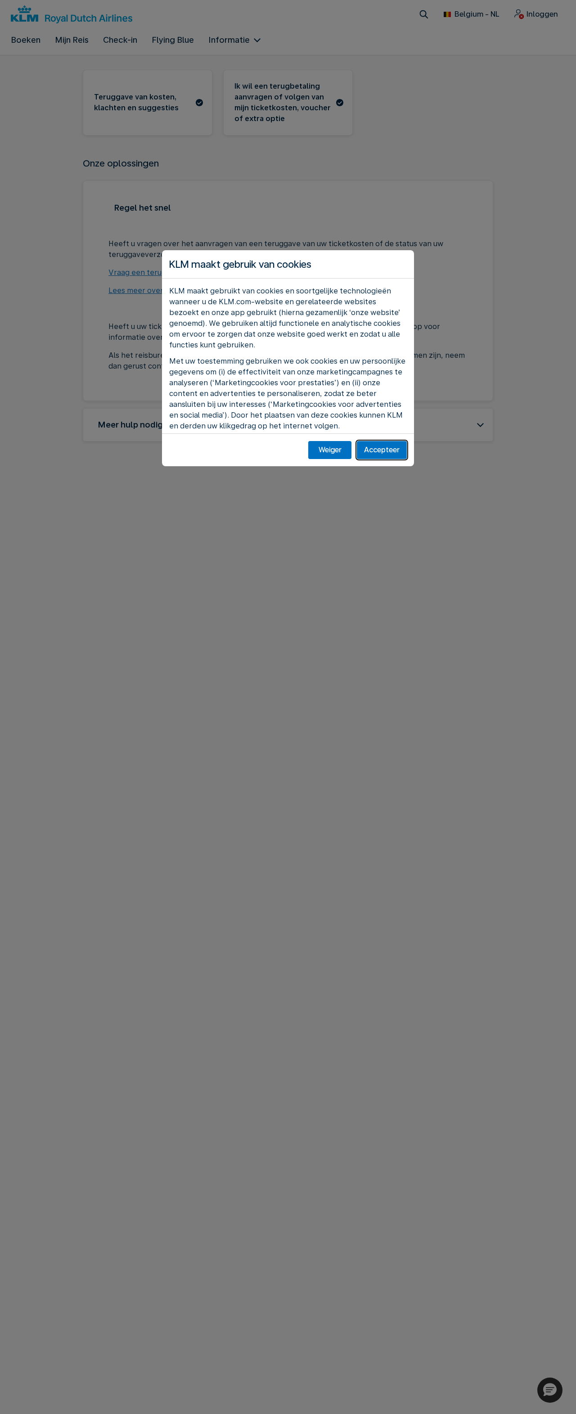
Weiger (330, 450)
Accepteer (382, 450)
